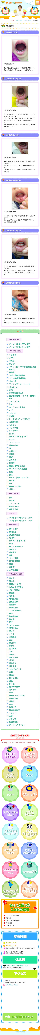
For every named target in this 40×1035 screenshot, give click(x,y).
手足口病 (9, 923)
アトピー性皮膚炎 (13, 339)
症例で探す (19, 20)
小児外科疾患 (27, 20)
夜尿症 (8, 918)
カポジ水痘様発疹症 (13, 920)
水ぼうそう (11, 513)
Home (12, 20)
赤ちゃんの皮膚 (13, 493)
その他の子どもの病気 (15, 574)
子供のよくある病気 (14, 351)
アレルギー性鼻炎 (12, 915)
